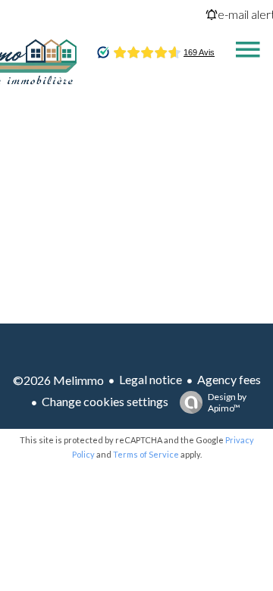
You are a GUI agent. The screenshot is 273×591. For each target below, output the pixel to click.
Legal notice (150, 379)
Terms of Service (146, 454)
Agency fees (229, 379)
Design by (227, 402)
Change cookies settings (105, 401)
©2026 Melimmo (58, 380)
